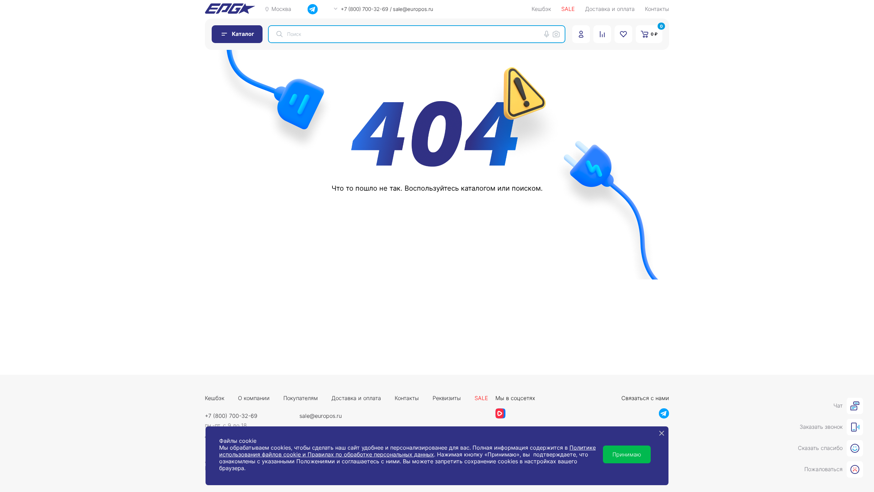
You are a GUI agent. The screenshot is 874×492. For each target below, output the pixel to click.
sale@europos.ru (320, 415)
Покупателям (300, 398)
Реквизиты (447, 398)
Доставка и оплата (610, 9)
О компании (254, 398)
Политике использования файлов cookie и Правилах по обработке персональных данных (407, 451)
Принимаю (626, 454)
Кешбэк (541, 9)
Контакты (657, 9)
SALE (568, 9)
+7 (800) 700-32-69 (231, 415)
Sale (481, 398)
